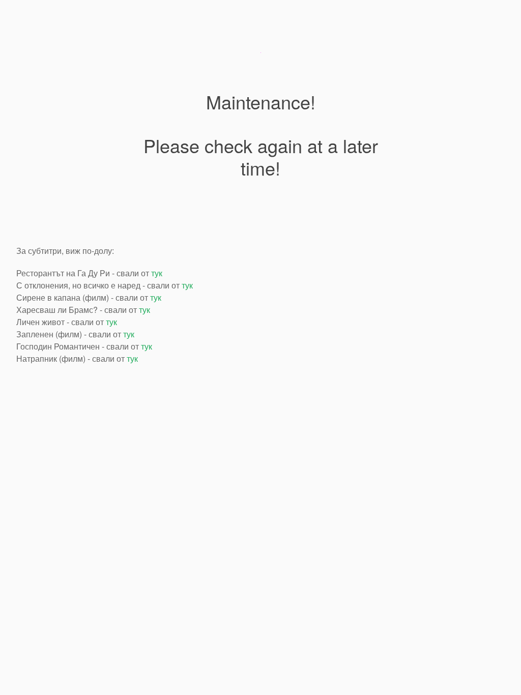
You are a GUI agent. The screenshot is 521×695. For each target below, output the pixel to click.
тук (156, 273)
